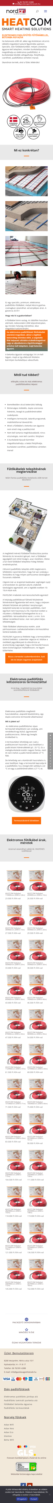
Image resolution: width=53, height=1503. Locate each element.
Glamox (8, 1436)
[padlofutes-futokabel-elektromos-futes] (26, 230)
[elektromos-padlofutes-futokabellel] (26, 195)
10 (50, 763)
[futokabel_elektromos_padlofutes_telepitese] (20, 294)
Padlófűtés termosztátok (16, 1408)
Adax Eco (8, 1432)
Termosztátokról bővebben (26, 820)
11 (50, 766)
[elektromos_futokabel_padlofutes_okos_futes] (26, 265)
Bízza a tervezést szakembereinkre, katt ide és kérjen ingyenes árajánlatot (26, 658)
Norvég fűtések (15, 1417)
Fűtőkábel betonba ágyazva (18, 1404)
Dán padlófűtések (17, 1389)
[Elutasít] (49, 1494)
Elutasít (34, 1499)
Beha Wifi (9, 1440)
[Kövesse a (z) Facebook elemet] (23, 1485)
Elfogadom (21, 1499)
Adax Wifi (9, 1424)
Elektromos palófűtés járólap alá (21, 1396)
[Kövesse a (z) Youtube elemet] (29, 1485)
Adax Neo (9, 1428)
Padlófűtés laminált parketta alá (21, 1400)
